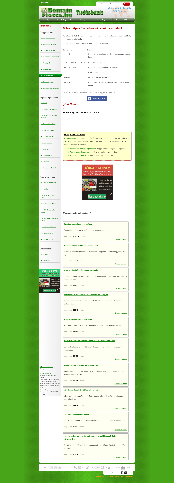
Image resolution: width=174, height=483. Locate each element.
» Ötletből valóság (48, 130)
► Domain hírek (46, 260)
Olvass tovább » (121, 239)
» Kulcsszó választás (49, 227)
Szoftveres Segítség (101, 20)
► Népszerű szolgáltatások (50, 88)
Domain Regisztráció (64, 20)
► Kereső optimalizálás (48, 204)
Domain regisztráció (78, 155)
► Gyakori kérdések (47, 75)
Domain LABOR (121, 20)
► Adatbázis (45, 149)
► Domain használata (48, 124)
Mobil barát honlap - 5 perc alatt (83, 149)
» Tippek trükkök (47, 233)
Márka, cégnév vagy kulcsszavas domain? (82, 365)
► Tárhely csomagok (48, 50)
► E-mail (44, 103)
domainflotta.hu (73, 138)
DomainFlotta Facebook (122, 472)
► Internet (44, 254)
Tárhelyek (83, 20)
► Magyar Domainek (48, 38)
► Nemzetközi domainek (49, 44)
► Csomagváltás (46, 155)
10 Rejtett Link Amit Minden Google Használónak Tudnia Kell (89, 341)
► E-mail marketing (47, 239)
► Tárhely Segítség (47, 136)
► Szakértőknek (46, 69)
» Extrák (45, 189)
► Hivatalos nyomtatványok (50, 57)
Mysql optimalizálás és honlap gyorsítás (81, 270)
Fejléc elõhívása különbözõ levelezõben (81, 245)
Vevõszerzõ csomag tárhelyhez (77, 414)
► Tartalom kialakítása (48, 182)
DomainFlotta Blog (125, 472)
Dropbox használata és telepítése (78, 224)
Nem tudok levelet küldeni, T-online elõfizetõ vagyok (86, 295)
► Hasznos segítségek (48, 168)
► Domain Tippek (47, 82)
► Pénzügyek (45, 63)
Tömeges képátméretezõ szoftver (78, 319)
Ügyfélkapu (45, 2)
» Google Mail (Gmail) (49, 109)
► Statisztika (45, 162)
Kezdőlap (46, 20)
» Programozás (47, 143)
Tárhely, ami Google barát (80, 152)
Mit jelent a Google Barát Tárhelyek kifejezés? (83, 390)
